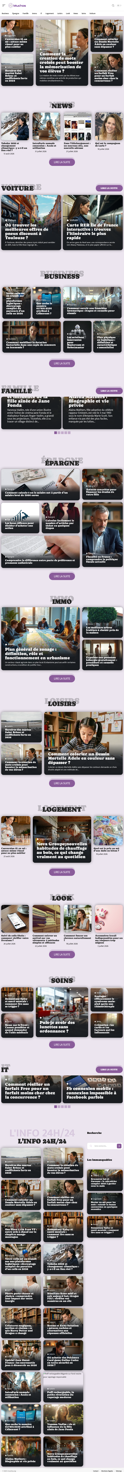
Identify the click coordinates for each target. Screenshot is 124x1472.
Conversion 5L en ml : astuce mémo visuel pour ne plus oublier (16, 43)
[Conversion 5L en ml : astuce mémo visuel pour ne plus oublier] (15, 830)
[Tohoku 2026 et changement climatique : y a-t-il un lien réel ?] (15, 126)
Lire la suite (109, 188)
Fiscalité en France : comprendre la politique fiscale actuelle (102, 559)
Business (62, 276)
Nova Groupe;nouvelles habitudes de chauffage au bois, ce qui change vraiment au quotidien (62, 850)
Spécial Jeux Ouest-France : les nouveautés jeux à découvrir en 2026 (21, 1363)
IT (97, 67)
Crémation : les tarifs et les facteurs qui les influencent (104, 1029)
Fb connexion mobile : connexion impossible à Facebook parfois (91, 1092)
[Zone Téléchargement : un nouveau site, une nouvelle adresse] (78, 126)
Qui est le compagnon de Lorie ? (107, 144)
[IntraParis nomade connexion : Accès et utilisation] (46, 126)
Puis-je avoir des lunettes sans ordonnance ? (57, 1026)
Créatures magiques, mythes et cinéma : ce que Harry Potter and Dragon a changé (19, 1329)
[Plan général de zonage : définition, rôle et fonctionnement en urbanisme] (40, 638)
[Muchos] (17, 5)
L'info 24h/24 (42, 1141)
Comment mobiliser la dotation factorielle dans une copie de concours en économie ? (31, 345)
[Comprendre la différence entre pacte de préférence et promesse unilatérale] (40, 552)
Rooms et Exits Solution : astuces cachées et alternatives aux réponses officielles (62, 1329)
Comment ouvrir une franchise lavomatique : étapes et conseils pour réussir (91, 311)
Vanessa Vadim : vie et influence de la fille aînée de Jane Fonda (30, 399)
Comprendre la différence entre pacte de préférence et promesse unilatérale (40, 561)
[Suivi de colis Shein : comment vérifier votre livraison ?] (15, 919)
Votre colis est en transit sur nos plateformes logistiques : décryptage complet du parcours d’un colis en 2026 (15, 303)
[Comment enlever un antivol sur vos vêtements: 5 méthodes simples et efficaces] (46, 919)
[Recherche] (113, 5)
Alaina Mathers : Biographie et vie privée (89, 401)
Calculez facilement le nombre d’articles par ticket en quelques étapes (60, 524)
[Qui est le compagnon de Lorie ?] (109, 126)
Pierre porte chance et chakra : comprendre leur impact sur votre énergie (19, 1297)
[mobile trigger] (4, 5)
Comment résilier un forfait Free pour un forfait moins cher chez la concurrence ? (106, 75)
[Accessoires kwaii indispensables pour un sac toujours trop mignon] (109, 919)
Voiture (17, 188)
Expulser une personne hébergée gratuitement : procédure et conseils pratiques (101, 661)
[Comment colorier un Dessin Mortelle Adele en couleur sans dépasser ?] (83, 743)
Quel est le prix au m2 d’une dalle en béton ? (106, 849)
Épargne (62, 463)
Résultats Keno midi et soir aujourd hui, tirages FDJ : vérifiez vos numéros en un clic (63, 1297)
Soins (62, 980)
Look (62, 898)
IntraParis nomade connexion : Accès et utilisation (44, 145)
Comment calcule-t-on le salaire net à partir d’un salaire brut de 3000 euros (36, 494)
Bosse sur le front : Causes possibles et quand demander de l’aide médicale (17, 1029)
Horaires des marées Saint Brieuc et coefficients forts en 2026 (16, 75)
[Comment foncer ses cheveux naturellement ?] (78, 919)
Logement (11, 36)
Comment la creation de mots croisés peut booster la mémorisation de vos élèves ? (61, 62)
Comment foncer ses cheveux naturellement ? (77, 938)
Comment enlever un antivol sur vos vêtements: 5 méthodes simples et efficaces (46, 939)
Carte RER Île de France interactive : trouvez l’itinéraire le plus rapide (92, 231)
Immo (62, 601)
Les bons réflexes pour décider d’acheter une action (19, 526)
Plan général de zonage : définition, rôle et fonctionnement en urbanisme (37, 653)
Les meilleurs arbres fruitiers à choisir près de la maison (102, 630)
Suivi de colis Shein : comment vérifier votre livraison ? (14, 938)
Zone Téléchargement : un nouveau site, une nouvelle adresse (77, 145)
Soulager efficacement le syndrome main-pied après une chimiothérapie (104, 1001)
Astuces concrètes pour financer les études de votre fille (101, 492)
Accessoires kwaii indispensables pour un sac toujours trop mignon (109, 939)
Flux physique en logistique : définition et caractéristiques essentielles (107, 342)
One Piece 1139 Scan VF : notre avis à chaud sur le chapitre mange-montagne (21, 1233)
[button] (55, 432)
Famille (16, 391)
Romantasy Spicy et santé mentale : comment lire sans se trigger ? (17, 1002)
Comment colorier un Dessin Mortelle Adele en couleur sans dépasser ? (106, 43)
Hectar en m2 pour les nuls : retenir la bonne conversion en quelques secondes (104, 1206)
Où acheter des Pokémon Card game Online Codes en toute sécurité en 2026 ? (63, 1361)
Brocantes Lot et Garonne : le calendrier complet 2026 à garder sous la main (104, 1182)
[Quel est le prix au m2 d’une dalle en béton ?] (108, 830)
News (62, 106)
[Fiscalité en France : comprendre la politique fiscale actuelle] (102, 534)
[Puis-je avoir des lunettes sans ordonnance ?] (62, 1012)
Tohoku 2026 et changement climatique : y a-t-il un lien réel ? (14, 147)
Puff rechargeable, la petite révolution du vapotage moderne (60, 1395)
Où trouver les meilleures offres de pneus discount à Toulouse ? (26, 231)
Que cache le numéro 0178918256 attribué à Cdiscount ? (44, 308)
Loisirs (10, 67)
